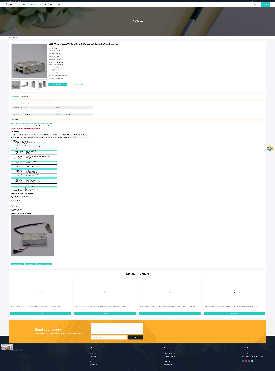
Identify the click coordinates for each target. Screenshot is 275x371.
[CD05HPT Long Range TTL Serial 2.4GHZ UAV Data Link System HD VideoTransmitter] (29, 61)
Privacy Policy (93, 364)
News (51, 4)
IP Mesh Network (168, 364)
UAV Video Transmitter (169, 359)
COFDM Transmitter (168, 350)
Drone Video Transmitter (169, 356)
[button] (46, 85)
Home (24, 4)
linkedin (243, 361)
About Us (42, 4)
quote (265, 4)
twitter (252, 361)
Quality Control (93, 356)
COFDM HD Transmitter (169, 353)
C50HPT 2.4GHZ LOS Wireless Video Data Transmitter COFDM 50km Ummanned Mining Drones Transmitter (102, 306)
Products (32, 4)
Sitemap (92, 361)
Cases (58, 4)
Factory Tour (93, 353)
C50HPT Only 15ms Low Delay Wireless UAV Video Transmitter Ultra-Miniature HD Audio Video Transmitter (166, 306)
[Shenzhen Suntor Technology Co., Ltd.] (9, 4)
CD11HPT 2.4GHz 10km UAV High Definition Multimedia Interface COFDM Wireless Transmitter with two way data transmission (233, 307)
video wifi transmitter (30, 264)
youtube (246, 361)
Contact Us (92, 359)
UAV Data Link (167, 361)
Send (135, 337)
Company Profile (94, 350)
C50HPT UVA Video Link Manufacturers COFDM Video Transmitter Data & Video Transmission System (36, 306)
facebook (249, 361)
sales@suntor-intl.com (254, 1)
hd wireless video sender (17, 264)
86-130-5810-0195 (266, 1)
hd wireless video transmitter (44, 264)
